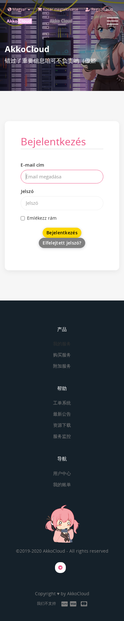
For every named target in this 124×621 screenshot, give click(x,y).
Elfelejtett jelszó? (62, 243)
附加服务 (62, 366)
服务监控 (62, 436)
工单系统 (62, 403)
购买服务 (62, 355)
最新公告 (62, 414)
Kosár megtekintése (60, 9)
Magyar (19, 9)
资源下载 (62, 425)
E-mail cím (32, 165)
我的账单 (62, 484)
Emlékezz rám (42, 218)
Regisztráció (101, 9)
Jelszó (27, 191)
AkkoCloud (78, 593)
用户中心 (62, 473)
